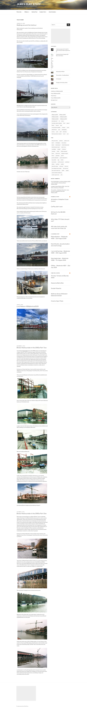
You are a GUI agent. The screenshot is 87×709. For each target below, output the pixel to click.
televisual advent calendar (57, 133)
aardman (61, 140)
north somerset (61, 161)
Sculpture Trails (43, 11)
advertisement (54, 121)
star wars (66, 166)
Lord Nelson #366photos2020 (28, 306)
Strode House (53, 95)
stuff (60, 131)
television (65, 131)
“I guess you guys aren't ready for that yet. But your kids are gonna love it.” (63, 50)
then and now (65, 168)
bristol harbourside (65, 144)
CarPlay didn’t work (57, 206)
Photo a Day (19, 11)
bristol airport (58, 144)
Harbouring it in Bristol (60, 71)
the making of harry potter (56, 168)
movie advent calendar (56, 127)
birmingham (58, 142)
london (62, 159)
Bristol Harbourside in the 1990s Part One (31, 513)
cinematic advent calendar (57, 123)
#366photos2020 (55, 118)
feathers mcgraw (64, 153)
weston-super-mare (55, 174)
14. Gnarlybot (58, 78)
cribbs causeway (64, 151)
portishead (67, 161)
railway (53, 164)
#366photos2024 (63, 118)
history (53, 125)
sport (57, 131)
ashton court (66, 140)
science (53, 131)
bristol (53, 144)
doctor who (58, 153)
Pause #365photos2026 (55, 97)
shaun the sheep (55, 166)
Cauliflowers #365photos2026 (57, 91)
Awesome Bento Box (57, 283)
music (68, 127)
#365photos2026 (63, 116)
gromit (62, 155)
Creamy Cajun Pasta (57, 301)
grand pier (57, 155)
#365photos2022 (55, 116)
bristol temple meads (56, 147)
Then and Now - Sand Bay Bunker (62, 75)
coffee (58, 151)
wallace (67, 170)
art (59, 121)
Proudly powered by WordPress (22, 706)
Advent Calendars (52, 11)
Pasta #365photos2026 (55, 93)
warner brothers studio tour (57, 172)
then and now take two (56, 170)
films (64, 123)
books (62, 121)
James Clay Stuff (29, 4)
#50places (26, 11)
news (59, 129)
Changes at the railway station (61, 82)
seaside (62, 164)
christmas (64, 149)
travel (64, 133)
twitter (63, 170)
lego (61, 125)
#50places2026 (62, 114)
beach (53, 142)
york (61, 174)
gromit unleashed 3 (63, 157)
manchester (54, 161)
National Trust (34, 11)
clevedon (53, 151)
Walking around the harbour (27, 25)
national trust (54, 129)
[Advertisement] (60, 36)
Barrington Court (54, 100)
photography (64, 129)
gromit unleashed (55, 157)
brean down (64, 142)
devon (53, 153)
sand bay (57, 164)
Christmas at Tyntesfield (58, 187)
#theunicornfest (55, 140)
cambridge (54, 149)
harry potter (54, 159)
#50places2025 (55, 114)
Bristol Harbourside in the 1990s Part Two (32, 348)
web (67, 133)
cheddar (58, 149)
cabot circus (63, 147)
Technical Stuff (55, 196)
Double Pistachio (56, 288)
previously (25, 350)
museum (63, 127)
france (53, 155)
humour (57, 125)
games (68, 123)
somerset (61, 166)
